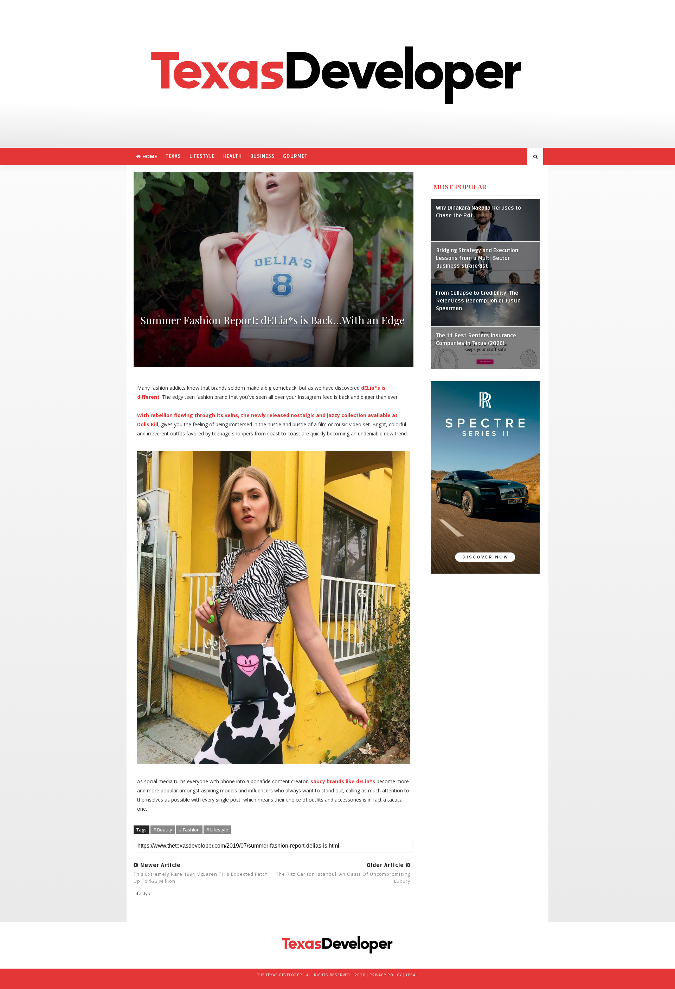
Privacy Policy (385, 975)
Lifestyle (202, 156)
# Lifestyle (217, 830)
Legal (412, 975)
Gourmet (295, 156)
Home (149, 156)
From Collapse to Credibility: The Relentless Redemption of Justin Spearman (478, 301)
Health (232, 156)
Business (262, 156)
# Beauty (162, 830)
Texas (173, 156)
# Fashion (189, 830)
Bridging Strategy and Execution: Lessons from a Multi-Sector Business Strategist (478, 258)
